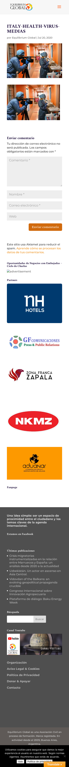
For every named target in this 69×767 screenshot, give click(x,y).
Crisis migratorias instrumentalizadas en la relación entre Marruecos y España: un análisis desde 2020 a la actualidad (34, 561)
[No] (64, 756)
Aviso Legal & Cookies (23, 669)
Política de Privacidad (23, 675)
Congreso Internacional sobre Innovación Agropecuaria (30, 592)
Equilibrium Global (24, 37)
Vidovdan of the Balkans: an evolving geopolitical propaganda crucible (33, 582)
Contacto (13, 687)
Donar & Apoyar (18, 681)
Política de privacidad (39, 761)
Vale (20, 761)
